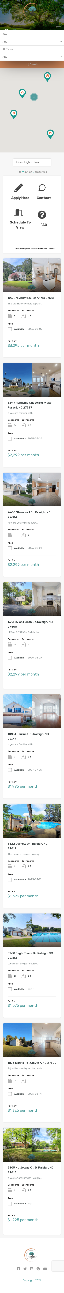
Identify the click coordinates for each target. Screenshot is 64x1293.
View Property (32, 285)
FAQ (43, 225)
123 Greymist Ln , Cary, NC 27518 (31, 298)
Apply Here (20, 198)
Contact (44, 198)
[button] (53, 139)
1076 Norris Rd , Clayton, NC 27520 (32, 1062)
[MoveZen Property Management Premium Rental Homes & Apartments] (32, 18)
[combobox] (32, 34)
